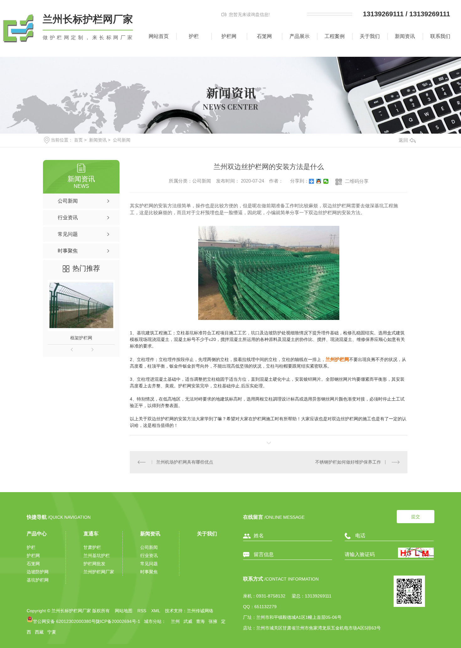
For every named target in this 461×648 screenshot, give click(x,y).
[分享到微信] (326, 181)
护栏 (194, 36)
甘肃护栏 (92, 547)
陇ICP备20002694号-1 (118, 621)
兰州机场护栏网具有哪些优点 (184, 462)
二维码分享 (356, 181)
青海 (200, 621)
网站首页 (159, 36)
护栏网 (228, 36)
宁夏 (51, 632)
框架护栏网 (81, 337)
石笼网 (264, 36)
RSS (141, 610)
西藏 (39, 632)
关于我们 (370, 36)
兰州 (175, 621)
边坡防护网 (38, 571)
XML (155, 610)
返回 (403, 140)
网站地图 (123, 610)
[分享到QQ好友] (318, 181)
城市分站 (153, 621)
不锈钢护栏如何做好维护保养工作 (348, 462)
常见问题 (149, 563)
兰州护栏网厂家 (98, 571)
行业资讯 (149, 555)
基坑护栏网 (38, 579)
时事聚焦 (149, 571)
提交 (415, 516)
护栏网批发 (94, 563)
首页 (78, 139)
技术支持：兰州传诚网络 (189, 610)
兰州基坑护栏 (96, 555)
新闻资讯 (405, 36)
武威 (187, 621)
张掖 (213, 621)
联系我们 (440, 36)
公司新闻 (121, 139)
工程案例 (335, 36)
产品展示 (299, 36)
